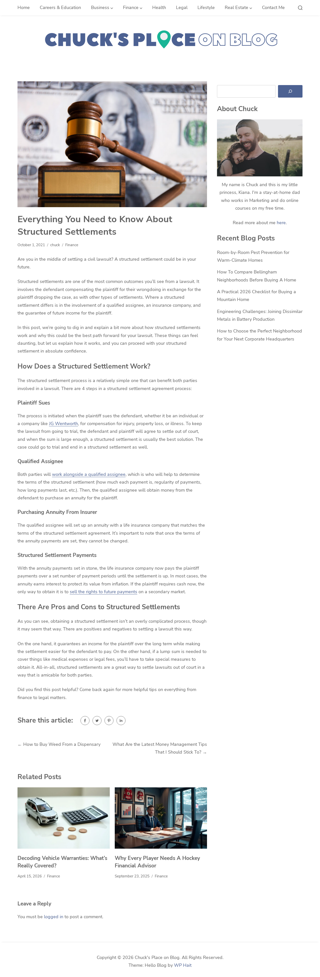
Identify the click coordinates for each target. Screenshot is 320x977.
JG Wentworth (63, 424)
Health (159, 8)
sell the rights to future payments (103, 592)
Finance (130, 8)
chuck (55, 244)
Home (24, 8)
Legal (182, 8)
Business (100, 8)
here (281, 223)
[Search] (290, 91)
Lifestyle (206, 8)
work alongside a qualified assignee (89, 474)
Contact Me (273, 8)
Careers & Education (60, 8)
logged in (53, 917)
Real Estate (236, 8)
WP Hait (183, 965)
